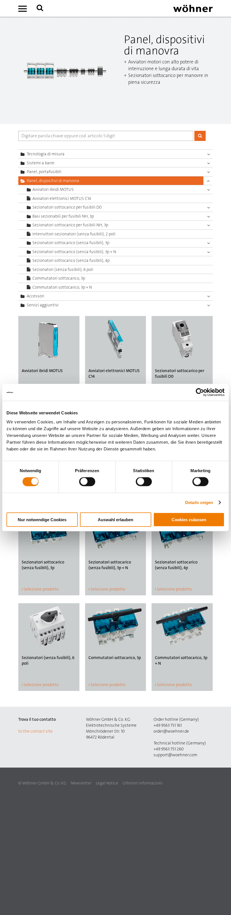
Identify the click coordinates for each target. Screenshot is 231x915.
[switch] (88, 482)
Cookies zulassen (189, 519)
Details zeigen (199, 502)
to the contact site (35, 731)
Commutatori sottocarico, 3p (58, 278)
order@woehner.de (171, 731)
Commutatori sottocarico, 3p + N (62, 287)
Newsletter (81, 783)
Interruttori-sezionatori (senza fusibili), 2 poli (73, 234)
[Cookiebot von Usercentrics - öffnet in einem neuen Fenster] (200, 392)
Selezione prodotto (41, 589)
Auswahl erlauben (115, 519)
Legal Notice (107, 783)
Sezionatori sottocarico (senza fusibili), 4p (71, 260)
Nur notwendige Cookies (42, 519)
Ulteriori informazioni (143, 783)
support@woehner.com (175, 755)
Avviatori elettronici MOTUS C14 (61, 198)
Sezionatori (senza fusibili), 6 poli (62, 269)
